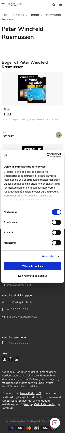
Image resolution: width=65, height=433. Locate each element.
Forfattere (18, 14)
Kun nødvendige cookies (32, 275)
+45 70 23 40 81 (17, 309)
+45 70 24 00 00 (17, 342)
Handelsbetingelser (14, 421)
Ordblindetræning (45, 404)
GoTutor (16, 400)
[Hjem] (15, 4)
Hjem (4, 14)
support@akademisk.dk (22, 316)
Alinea (6, 400)
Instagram (10, 359)
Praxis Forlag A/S (30, 393)
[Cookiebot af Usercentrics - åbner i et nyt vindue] (46, 155)
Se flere (32, 106)
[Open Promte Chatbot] (55, 423)
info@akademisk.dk (19, 284)
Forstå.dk (7, 408)
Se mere (59, 135)
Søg (54, 5)
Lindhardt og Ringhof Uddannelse (23, 397)
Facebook (4, 359)
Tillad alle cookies (32, 266)
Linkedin (16, 359)
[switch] (56, 222)
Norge (28, 404)
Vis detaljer (48, 256)
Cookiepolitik (33, 421)
